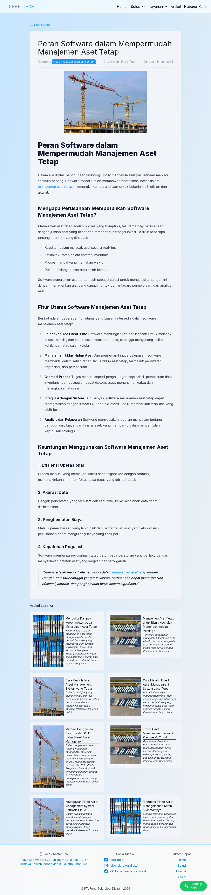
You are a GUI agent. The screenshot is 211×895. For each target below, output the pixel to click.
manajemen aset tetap (55, 187)
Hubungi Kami (195, 7)
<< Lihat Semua (40, 25)
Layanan (156, 7)
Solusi (135, 7)
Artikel (176, 7)
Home (121, 7)
